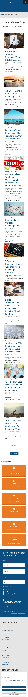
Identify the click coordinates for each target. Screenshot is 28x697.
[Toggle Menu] (25, 2)
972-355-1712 (7, 670)
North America (5, 633)
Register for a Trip (6, 652)
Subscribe (6, 603)
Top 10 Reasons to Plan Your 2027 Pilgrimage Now (13, 94)
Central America (5, 629)
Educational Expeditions (11, 590)
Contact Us (4, 649)
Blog (5, 14)
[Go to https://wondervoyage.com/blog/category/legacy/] (14, 537)
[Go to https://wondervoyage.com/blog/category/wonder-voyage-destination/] (14, 508)
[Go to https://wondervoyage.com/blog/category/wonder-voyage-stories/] (14, 467)
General (7, 586)
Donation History (6, 654)
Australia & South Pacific (7, 626)
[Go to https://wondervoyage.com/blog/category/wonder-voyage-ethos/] (14, 495)
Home (1, 14)
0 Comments (8, 63)
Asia (3, 624)
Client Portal (4, 656)
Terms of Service (21, 609)
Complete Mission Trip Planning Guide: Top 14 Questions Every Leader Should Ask (13, 180)
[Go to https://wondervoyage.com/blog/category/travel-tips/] (14, 523)
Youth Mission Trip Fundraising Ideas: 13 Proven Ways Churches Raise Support (13, 349)
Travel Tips (8, 297)
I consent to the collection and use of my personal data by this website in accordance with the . (13, 598)
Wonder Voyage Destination (12, 124)
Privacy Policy (17, 599)
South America (5, 636)
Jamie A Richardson (17, 62)
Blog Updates (8, 588)
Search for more (5, 638)
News (6, 88)
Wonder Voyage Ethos (11, 48)
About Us (4, 647)
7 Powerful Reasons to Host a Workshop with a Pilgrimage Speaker (13, 267)
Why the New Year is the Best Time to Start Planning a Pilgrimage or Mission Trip (13, 387)
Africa (3, 622)
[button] (14, 449)
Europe (3, 631)
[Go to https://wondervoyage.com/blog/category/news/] (14, 480)
